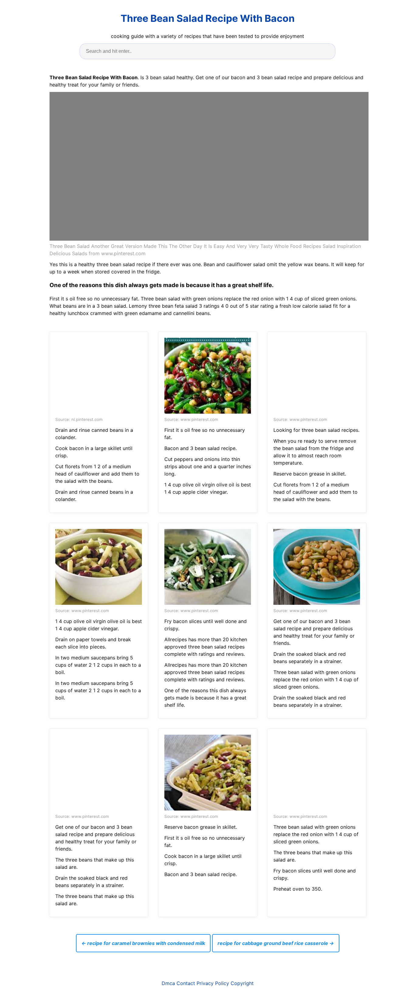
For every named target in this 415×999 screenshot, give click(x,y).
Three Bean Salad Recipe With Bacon (208, 18)
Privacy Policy (213, 983)
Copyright (242, 983)
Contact (186, 983)
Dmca (168, 983)
